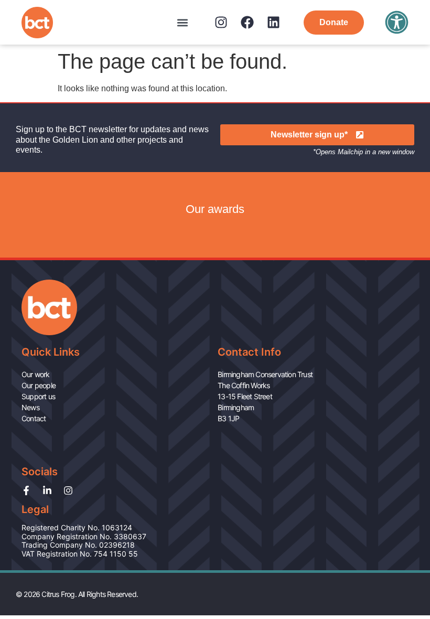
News (30, 407)
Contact (34, 418)
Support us (38, 396)
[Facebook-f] (26, 490)
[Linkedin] (273, 22)
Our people (39, 385)
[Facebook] (247, 22)
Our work (36, 374)
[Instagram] (221, 22)
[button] (182, 22)
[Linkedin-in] (47, 490)
